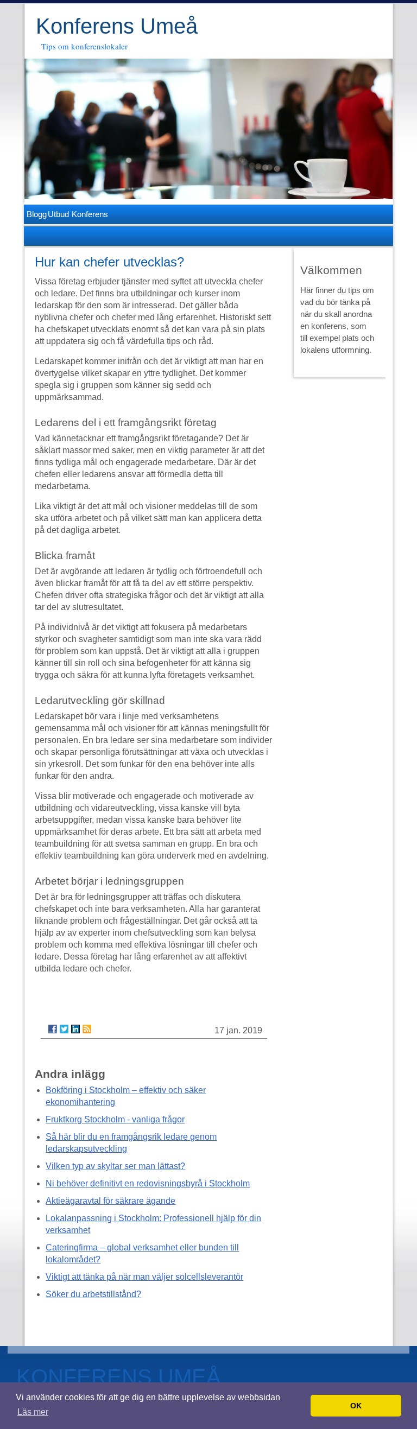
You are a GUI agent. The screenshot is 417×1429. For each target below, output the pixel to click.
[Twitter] (64, 1029)
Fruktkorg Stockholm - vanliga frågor (115, 1119)
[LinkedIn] (75, 1029)
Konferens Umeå (117, 26)
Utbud (57, 214)
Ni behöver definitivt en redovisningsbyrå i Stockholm (148, 1183)
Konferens (87, 214)
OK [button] (356, 1405)
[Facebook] (52, 1029)
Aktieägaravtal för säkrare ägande (110, 1200)
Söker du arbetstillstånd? (93, 1294)
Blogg (35, 214)
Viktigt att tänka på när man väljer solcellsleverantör (144, 1276)
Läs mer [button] (32, 1412)
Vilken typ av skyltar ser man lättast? (115, 1166)
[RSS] (87, 1029)
